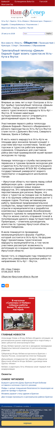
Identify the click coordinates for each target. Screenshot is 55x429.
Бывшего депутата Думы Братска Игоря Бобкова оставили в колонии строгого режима (23, 384)
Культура (5, 45)
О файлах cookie (21, 406)
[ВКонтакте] (3, 285)
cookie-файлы (22, 412)
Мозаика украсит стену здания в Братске (20, 393)
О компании (6, 406)
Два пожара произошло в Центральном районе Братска (26, 397)
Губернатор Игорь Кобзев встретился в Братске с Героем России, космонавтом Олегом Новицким (24, 354)
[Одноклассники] (7, 285)
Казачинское (32, 24)
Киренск (47, 21)
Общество (30, 42)
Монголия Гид (7, 4)
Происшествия (46, 43)
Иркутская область (9, 28)
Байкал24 (5, 1)
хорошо (27, 423)
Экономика (25, 45)
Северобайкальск (17, 24)
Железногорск (36, 21)
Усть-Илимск (23, 21)
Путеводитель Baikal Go (24, 1)
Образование (38, 45)
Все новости (7, 43)
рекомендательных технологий (28, 418)
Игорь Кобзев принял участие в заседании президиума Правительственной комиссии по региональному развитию (26, 348)
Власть (18, 43)
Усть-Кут (5, 21)
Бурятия (22, 28)
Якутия (30, 28)
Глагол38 (43, 1)
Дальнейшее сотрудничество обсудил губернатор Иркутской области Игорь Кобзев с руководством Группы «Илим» (24, 361)
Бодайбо (4, 24)
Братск (13, 21)
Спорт (15, 45)
